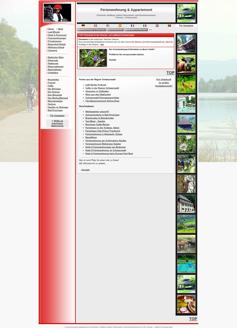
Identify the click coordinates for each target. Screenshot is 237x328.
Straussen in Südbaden (97, 91)
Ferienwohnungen (57, 38)
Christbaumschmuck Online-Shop (102, 101)
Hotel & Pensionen (57, 35)
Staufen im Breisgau (58, 107)
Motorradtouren (56, 66)
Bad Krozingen (55, 110)
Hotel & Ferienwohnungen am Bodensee (105, 147)
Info (150, 30)
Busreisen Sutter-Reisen (97, 124)
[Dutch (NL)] (157, 26)
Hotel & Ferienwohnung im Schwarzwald (105, 150)
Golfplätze (53, 73)
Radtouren (53, 63)
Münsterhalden (55, 101)
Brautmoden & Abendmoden (99, 118)
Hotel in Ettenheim (115, 30)
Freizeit (51, 83)
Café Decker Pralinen (95, 85)
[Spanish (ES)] (120, 26)
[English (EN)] (108, 26)
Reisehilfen (53, 79)
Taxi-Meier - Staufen (95, 121)
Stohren (52, 104)
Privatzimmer (54, 41)
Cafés (50, 86)
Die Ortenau (54, 92)
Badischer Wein (56, 57)
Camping (52, 50)
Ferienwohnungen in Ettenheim (91, 30)
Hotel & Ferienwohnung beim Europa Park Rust (109, 153)
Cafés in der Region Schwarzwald (102, 88)
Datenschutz (57, 126)
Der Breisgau (54, 89)
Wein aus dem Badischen (98, 94)
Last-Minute (54, 32)
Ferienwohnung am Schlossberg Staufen (105, 140)
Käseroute (53, 60)
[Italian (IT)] (145, 26)
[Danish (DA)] (95, 26)
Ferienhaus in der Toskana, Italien (102, 128)
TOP (171, 72)
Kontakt (112, 60)
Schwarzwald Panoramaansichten (102, 98)
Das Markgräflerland (58, 98)
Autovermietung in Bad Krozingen (102, 115)
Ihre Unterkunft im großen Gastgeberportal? (164, 82)
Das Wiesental (55, 95)
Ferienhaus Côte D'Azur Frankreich (102, 131)
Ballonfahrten (54, 69)
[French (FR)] (132, 26)
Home (51, 29)
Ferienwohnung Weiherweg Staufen (103, 144)
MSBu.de (58, 121)
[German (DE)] (83, 26)
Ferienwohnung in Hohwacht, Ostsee (103, 134)
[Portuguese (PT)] (169, 26)
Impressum (57, 123)
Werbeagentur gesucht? (97, 111)
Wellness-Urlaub (56, 47)
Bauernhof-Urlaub (57, 44)
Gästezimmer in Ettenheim (135, 30)
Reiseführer (91, 137)
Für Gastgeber (57, 115)
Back (60, 29)
